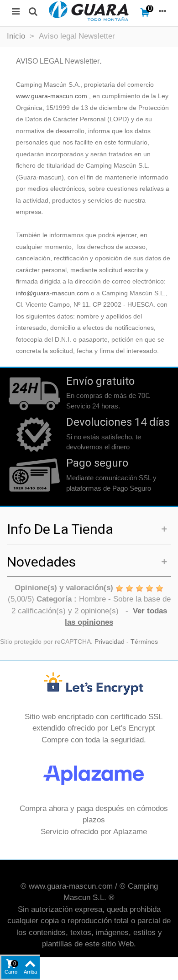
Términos (144, 641)
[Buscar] (33, 11)
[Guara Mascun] (89, 11)
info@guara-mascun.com (52, 293)
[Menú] (15, 11)
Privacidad (109, 641)
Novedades (41, 562)
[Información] (162, 11)
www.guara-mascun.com (51, 96)
